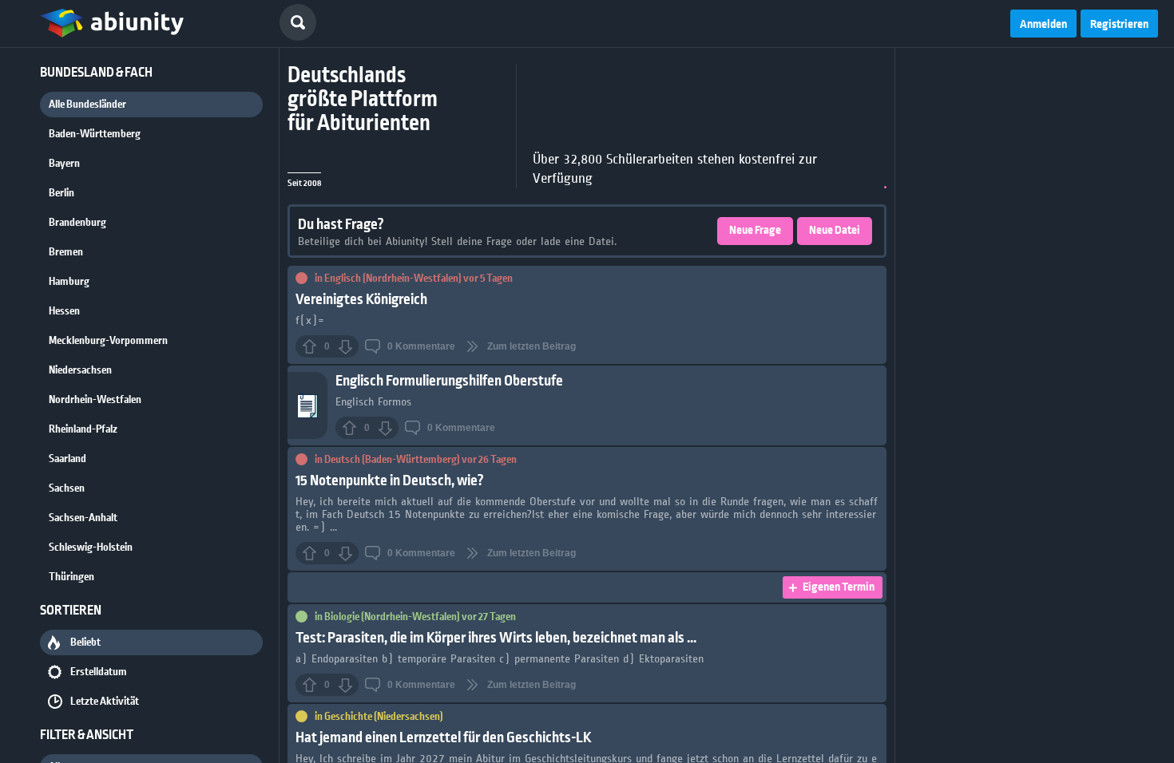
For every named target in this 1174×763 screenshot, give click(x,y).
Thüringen (71, 577)
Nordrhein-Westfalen (95, 400)
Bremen (66, 252)
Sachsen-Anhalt (83, 518)
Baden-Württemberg (95, 134)
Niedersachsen (80, 370)
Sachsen (67, 488)
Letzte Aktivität (104, 701)
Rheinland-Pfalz (83, 429)
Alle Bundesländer (87, 104)
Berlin (61, 193)
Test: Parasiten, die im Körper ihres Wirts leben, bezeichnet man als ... (495, 638)
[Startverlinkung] (112, 24)
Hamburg (69, 282)
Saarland (67, 459)
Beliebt (85, 642)
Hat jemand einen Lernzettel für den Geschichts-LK (443, 738)
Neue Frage (755, 231)
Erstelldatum (98, 672)
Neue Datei (834, 231)
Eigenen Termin (839, 587)
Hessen (64, 311)
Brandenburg (77, 222)
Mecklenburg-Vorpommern (108, 341)
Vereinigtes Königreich (361, 300)
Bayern (64, 163)
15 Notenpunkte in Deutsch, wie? (389, 481)
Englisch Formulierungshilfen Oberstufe (449, 381)
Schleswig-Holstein (91, 547)
